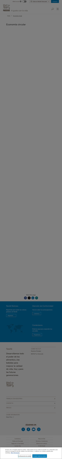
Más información (15, 452)
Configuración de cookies (24, 456)
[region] (31, 453)
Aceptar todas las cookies (39, 456)
